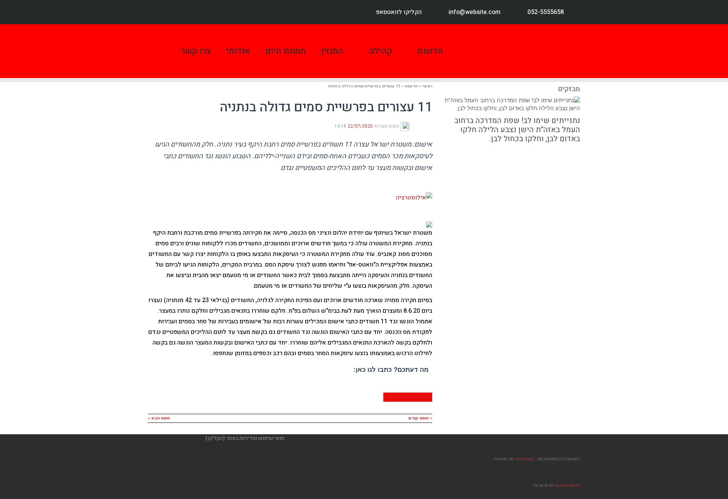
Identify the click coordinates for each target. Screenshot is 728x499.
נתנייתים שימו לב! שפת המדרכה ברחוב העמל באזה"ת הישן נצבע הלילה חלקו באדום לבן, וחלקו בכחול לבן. (517, 129)
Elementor (567, 485)
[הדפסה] (417, 125)
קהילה (380, 51)
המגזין (332, 51)
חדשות (430, 51)
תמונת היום (285, 51)
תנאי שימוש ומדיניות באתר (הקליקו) (245, 438)
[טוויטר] (423, 125)
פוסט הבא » (159, 418)
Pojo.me (524, 459)
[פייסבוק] (429, 125)
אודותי (238, 51)
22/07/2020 (360, 126)
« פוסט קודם (420, 418)
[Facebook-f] (160, 12)
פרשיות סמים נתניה (407, 397)
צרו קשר (196, 51)
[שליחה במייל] (412, 125)
